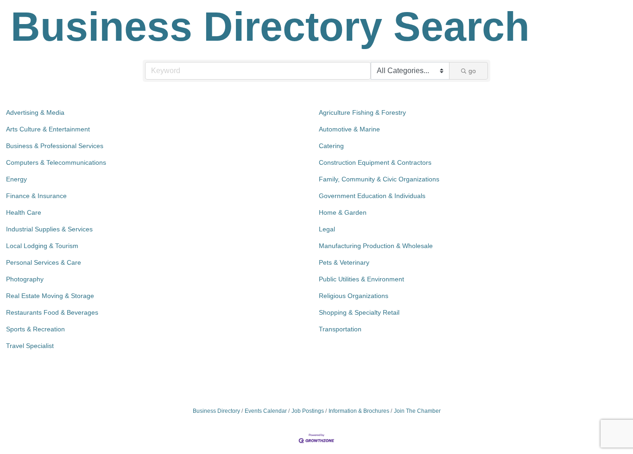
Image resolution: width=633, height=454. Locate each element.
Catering (331, 145)
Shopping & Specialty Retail (359, 312)
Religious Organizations (353, 295)
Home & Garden (343, 212)
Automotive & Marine (349, 129)
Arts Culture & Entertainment (48, 129)
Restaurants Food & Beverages (52, 312)
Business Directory (216, 411)
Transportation (340, 329)
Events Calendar (266, 411)
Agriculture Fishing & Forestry (362, 112)
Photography (25, 279)
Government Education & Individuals (372, 195)
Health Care (23, 212)
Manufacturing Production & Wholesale (376, 245)
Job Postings (307, 411)
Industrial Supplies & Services (49, 229)
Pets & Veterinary (344, 262)
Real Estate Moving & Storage (50, 295)
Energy (16, 179)
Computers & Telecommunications (56, 162)
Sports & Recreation (35, 329)
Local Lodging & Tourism (42, 245)
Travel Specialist (30, 345)
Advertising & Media (35, 112)
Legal (327, 229)
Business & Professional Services (54, 145)
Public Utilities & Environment (361, 279)
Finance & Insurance (36, 195)
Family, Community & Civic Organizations (379, 179)
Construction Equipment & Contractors (375, 162)
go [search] (472, 71)
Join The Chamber (417, 411)
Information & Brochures (359, 411)
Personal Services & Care (43, 262)
